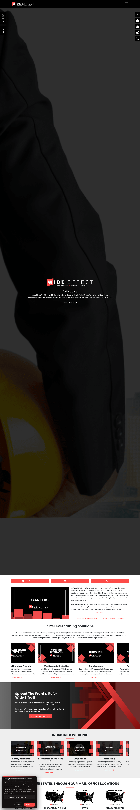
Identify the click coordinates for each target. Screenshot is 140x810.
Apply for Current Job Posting (87, 618)
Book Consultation (70, 302)
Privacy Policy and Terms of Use (15, 797)
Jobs (3, 30)
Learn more (30, 677)
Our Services (71, 581)
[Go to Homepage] (23, 4)
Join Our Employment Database (112, 618)
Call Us (111, 581)
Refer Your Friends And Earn (40, 716)
